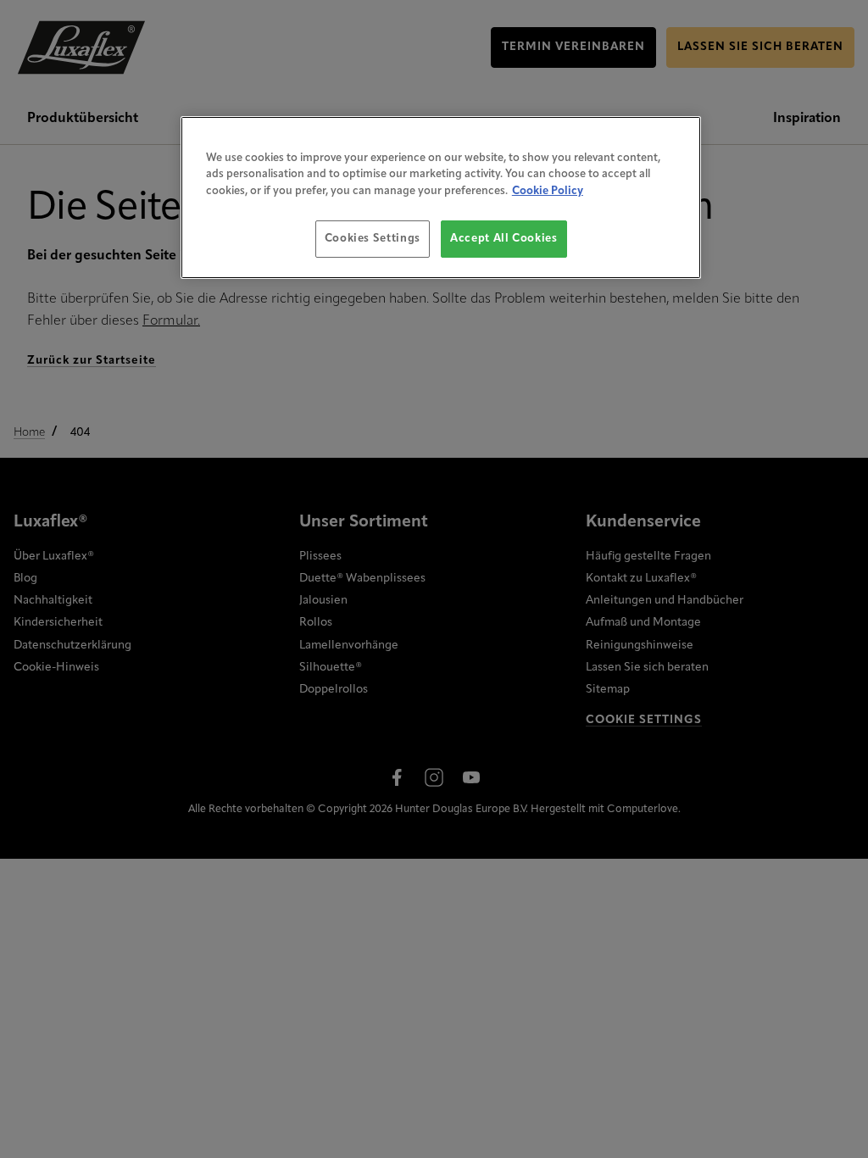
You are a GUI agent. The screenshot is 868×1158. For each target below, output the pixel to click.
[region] (441, 198)
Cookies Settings (372, 238)
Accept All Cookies (504, 238)
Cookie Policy (547, 191)
